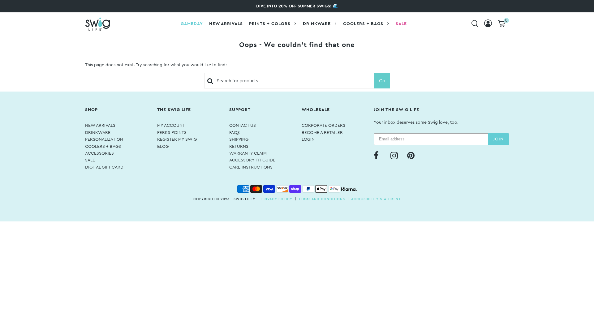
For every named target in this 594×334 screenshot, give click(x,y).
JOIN (498, 139)
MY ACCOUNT (171, 125)
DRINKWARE (97, 133)
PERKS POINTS (172, 133)
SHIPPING (238, 139)
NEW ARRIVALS (100, 125)
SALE (90, 160)
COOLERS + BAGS (103, 146)
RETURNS (238, 146)
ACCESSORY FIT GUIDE (252, 160)
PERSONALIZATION (104, 139)
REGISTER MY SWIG (177, 139)
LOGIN (308, 139)
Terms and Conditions (322, 199)
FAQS (234, 133)
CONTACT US (242, 125)
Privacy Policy (276, 199)
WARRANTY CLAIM (248, 153)
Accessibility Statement (376, 199)
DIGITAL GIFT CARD (104, 167)
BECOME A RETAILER (322, 133)
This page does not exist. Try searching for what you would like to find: (156, 65)
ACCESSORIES (99, 153)
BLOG (163, 146)
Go (382, 81)
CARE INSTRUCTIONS (251, 167)
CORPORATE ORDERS (323, 125)
